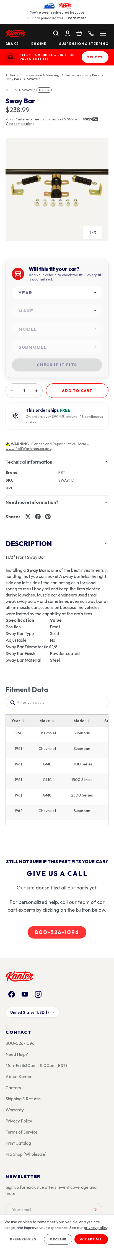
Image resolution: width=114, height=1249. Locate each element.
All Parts (12, 75)
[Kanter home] (10, 57)
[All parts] (102, 33)
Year (15, 720)
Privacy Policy (19, 1121)
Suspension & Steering (83, 43)
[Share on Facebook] (38, 516)
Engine (38, 43)
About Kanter (19, 1076)
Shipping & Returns (23, 1098)
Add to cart (77, 390)
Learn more (76, 18)
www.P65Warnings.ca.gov (28, 448)
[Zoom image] (57, 189)
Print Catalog (18, 1143)
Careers (13, 1087)
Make (45, 720)
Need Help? (17, 1054)
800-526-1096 (57, 932)
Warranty (15, 1110)
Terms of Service (22, 1132)
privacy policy (95, 1227)
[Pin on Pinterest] (48, 516)
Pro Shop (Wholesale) (26, 1154)
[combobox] (57, 293)
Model (80, 720)
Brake (12, 43)
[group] (57, 192)
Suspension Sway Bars (82, 75)
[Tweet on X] (28, 516)
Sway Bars (13, 79)
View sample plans (20, 124)
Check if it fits (57, 364)
